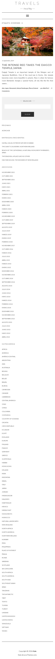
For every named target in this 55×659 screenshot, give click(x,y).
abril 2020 (6, 205)
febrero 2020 (7, 212)
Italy (4, 485)
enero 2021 (6, 198)
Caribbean (6, 397)
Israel (4, 481)
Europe (5, 441)
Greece (5, 455)
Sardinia (5, 561)
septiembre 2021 (8, 180)
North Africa (7, 528)
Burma (4, 386)
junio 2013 (6, 329)
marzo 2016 (6, 253)
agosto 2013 (7, 322)
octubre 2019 (7, 220)
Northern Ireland (9, 536)
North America (8, 532)
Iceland (5, 470)
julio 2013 (6, 326)
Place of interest (33, 88)
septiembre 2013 (8, 319)
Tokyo (4, 602)
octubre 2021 (7, 176)
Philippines (6, 547)
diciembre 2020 (8, 202)
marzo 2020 (6, 209)
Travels (27, 3)
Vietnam (5, 627)
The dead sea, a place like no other (16, 156)
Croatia (5, 422)
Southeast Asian (8, 583)
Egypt (4, 433)
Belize (4, 378)
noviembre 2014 (8, 275)
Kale (34, 651)
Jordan (5, 492)
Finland (5, 444)
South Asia (6, 580)
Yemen (4, 631)
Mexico (5, 507)
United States (7, 620)
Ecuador (5, 430)
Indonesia (6, 477)
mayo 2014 (6, 297)
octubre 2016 (7, 249)
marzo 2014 (6, 300)
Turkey (5, 609)
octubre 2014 (7, 278)
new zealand (7, 525)
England (5, 437)
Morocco (6, 517)
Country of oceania (10, 419)
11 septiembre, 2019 (8, 60)
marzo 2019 (6, 234)
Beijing (5, 371)
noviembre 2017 (8, 245)
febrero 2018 (7, 242)
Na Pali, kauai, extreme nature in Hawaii (18, 143)
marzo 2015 (6, 264)
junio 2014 (6, 293)
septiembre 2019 (8, 223)
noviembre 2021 (8, 172)
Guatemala (6, 459)
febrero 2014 (7, 304)
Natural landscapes (22, 88)
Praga (4, 554)
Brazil (4, 382)
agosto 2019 (7, 227)
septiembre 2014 (8, 282)
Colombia (6, 411)
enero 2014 (6, 308)
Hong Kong (7, 466)
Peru (4, 543)
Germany (5, 452)
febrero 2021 (7, 194)
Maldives (5, 499)
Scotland (6, 565)
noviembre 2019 (8, 216)
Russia (4, 558)
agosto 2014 (7, 286)
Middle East (6, 510)
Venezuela (6, 624)
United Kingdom (8, 616)
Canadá (5, 393)
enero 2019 (6, 238)
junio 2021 (6, 183)
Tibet (4, 598)
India (4, 474)
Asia (3, 88)
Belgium (5, 375)
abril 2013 (6, 337)
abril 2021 (6, 191)
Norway (5, 539)
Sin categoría (7, 569)
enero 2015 (6, 267)
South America (8, 576)
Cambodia (6, 390)
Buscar (27, 114)
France (5, 448)
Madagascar (7, 496)
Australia (6, 367)
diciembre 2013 (8, 311)
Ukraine (5, 613)
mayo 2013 (6, 333)
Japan (7, 88)
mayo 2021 (6, 187)
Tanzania (5, 591)
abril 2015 (6, 260)
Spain (4, 587)
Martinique (6, 503)
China (4, 408)
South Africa (7, 572)
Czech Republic (8, 426)
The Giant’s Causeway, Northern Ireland (18, 146)
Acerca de (6, 130)
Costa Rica (6, 415)
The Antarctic (7, 594)
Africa (4, 349)
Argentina (6, 360)
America (5, 353)
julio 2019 (6, 231)
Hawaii (4, 463)
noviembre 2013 (8, 315)
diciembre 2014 (8, 271)
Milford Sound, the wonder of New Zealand (20, 160)
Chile (4, 404)
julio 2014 (6, 289)
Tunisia (5, 605)
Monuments (12, 88)
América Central (8, 356)
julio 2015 (6, 256)
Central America (8, 400)
